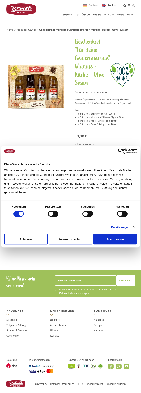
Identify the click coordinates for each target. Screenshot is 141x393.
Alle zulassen (115, 239)
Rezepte (98, 325)
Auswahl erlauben (70, 239)
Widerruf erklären (116, 383)
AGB (80, 383)
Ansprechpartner (59, 325)
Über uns (55, 319)
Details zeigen (120, 227)
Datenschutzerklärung (62, 383)
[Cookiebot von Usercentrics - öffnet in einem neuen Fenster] (121, 151)
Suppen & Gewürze (16, 330)
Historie (54, 330)
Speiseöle (11, 319)
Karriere (98, 330)
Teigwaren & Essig (16, 325)
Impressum (41, 383)
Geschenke (12, 335)
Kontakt (54, 335)
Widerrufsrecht (95, 383)
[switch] (53, 214)
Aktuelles (99, 319)
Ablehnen (26, 239)
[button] (128, 6)
